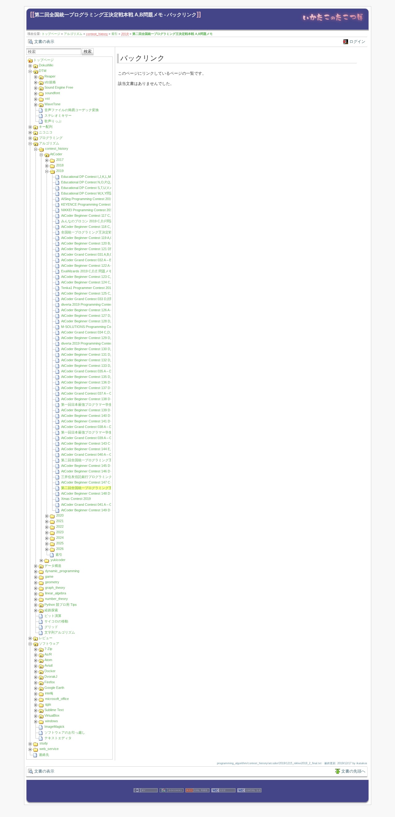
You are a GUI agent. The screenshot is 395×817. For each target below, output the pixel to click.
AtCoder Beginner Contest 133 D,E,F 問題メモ (96, 365)
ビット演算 (52, 616)
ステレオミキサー (58, 115)
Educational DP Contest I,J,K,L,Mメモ (89, 176)
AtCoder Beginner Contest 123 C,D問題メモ (94, 277)
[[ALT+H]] (333, 22)
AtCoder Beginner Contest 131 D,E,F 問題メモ (96, 354)
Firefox (49, 682)
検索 (88, 51)
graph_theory (55, 587)
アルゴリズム (73, 34)
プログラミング (51, 138)
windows (51, 721)
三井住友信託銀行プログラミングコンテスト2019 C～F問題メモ (110, 477)
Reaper (50, 76)
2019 (125, 34)
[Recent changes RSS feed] (197, 799)
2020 (60, 515)
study (44, 743)
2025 (60, 543)
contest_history (97, 34)
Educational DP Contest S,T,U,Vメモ (88, 188)
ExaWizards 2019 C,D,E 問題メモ (86, 271)
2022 (60, 526)
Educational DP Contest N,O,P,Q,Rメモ (90, 182)
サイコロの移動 (56, 621)
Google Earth (54, 687)
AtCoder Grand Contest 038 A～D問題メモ (93, 427)
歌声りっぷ (52, 121)
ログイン (357, 41)
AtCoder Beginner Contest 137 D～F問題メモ (95, 388)
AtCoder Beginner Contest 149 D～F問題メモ (95, 510)
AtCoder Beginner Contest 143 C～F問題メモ (95, 443)
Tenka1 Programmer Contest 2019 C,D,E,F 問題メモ (100, 288)
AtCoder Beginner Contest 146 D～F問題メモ (95, 471)
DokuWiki (46, 65)
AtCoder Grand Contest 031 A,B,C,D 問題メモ (95, 254)
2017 (60, 159)
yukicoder (58, 560)
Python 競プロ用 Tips (60, 604)
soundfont (52, 93)
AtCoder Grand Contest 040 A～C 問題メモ (93, 454)
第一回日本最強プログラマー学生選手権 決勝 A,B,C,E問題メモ (108, 432)
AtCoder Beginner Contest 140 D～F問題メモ (95, 415)
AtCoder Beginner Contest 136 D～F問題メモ (95, 382)
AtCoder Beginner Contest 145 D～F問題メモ (95, 465)
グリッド (51, 627)
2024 (60, 537)
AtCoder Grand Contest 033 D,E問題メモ (92, 299)
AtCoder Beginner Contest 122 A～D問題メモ (95, 265)
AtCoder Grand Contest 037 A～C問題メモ (93, 393)
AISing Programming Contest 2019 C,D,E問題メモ (98, 199)
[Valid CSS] (223, 799)
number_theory (56, 599)
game (49, 576)
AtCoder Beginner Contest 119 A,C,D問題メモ (95, 238)
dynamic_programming (62, 571)
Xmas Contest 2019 (76, 499)
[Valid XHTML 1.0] (249, 799)
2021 (60, 521)
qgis (48, 704)
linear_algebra (55, 593)
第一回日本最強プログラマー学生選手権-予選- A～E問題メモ (107, 404)
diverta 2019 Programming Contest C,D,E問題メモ (99, 304)
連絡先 (44, 754)
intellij (49, 693)
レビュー (45, 638)
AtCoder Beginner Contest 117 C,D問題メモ (94, 215)
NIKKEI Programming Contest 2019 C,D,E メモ (96, 210)
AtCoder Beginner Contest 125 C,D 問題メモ (94, 293)
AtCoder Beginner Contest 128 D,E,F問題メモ (95, 321)
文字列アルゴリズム (59, 632)
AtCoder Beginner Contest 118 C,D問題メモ (94, 226)
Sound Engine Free (58, 87)
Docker (50, 671)
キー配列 (45, 126)
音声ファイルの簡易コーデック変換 (71, 110)
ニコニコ (45, 132)
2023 (60, 532)
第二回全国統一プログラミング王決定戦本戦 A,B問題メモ (172, 34)
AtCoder (56, 154)
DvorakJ (50, 676)
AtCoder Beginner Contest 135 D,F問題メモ (94, 377)
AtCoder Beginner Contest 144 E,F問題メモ (94, 449)
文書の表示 (44, 41)
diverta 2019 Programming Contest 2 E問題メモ (97, 343)
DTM (42, 71)
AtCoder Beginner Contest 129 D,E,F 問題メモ (96, 338)
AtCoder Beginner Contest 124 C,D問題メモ (94, 282)
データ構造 (52, 566)
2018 (60, 165)
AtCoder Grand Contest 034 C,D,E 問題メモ (94, 332)
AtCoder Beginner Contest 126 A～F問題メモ (95, 310)
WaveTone (52, 104)
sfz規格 (50, 82)
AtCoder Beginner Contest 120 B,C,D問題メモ (95, 243)
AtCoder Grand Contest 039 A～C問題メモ (93, 438)
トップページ (51, 34)
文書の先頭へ (353, 771)
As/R (48, 654)
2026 (60, 549)
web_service (49, 749)
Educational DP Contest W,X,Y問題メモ (90, 193)
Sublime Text (54, 710)
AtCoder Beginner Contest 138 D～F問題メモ (95, 399)
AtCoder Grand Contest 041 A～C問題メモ (93, 504)
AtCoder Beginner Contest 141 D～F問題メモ (95, 421)
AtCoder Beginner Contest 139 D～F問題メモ (95, 410)
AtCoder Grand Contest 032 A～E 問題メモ (93, 260)
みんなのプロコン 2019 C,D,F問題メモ (90, 221)
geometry (52, 582)
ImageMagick (54, 726)
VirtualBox (52, 715)
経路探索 (51, 610)
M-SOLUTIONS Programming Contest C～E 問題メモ (101, 327)
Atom (48, 660)
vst (47, 98)
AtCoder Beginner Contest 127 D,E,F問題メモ (95, 315)
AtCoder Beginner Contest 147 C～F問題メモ (95, 482)
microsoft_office (57, 699)
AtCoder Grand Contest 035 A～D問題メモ (93, 371)
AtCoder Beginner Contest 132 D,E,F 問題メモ (96, 360)
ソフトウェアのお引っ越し (64, 732)
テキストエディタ (58, 738)
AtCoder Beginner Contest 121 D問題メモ (92, 249)
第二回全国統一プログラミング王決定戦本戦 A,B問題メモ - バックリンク (116, 14)
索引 (114, 34)
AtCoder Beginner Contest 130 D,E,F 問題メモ (96, 349)
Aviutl (48, 665)
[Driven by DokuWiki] (171, 799)
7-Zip (48, 649)
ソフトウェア (49, 643)
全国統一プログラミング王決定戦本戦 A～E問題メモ (101, 232)
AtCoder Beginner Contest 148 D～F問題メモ (95, 493)
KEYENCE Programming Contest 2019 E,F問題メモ (100, 204)
